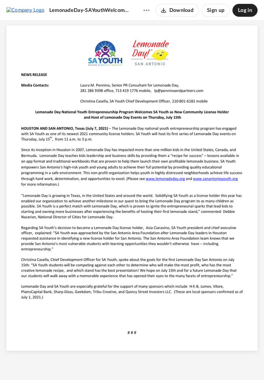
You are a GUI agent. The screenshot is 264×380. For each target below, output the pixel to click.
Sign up (215, 10)
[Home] (25, 10)
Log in (245, 10)
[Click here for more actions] (146, 10)
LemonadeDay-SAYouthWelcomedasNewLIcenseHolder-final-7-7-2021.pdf (90, 10)
